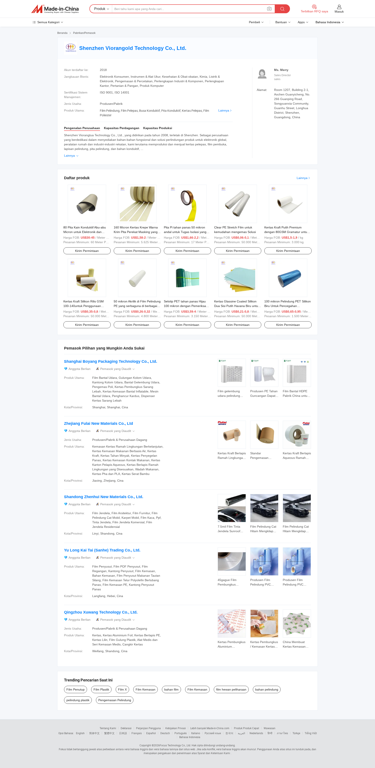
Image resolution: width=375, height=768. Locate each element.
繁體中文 (109, 733)
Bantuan (281, 22)
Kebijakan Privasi (175, 728)
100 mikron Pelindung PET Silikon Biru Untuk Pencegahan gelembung (287, 306)
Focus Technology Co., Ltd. (175, 745)
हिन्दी (270, 733)
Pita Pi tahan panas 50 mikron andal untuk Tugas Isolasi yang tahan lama (185, 232)
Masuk (339, 11)
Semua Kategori (48, 22)
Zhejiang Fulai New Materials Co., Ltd (98, 423)
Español (151, 733)
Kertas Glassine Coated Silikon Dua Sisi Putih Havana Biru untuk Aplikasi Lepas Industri (237, 306)
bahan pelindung (266, 689)
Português (180, 733)
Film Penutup (75, 689)
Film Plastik (101, 689)
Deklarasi (126, 728)
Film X (122, 689)
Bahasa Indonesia (189, 737)
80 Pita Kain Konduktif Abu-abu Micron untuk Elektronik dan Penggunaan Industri (84, 232)
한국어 (229, 733)
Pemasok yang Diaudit (117, 369)
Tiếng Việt (311, 733)
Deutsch (165, 733)
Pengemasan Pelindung (114, 700)
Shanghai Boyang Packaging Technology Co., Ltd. (110, 361)
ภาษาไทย (282, 733)
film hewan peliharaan (231, 689)
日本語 (123, 733)
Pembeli (254, 22)
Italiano (195, 733)
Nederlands (256, 733)
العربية (241, 733)
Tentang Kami (108, 728)
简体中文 (94, 733)
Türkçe (296, 733)
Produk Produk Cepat (246, 728)
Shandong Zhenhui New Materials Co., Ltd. (103, 497)
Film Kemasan (145, 689)
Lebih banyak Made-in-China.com (209, 728)
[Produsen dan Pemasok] (55, 8)
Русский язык (213, 733)
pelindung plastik (77, 700)
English (80, 733)
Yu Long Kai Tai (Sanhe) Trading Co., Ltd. (102, 550)
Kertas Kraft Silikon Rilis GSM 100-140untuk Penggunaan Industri (83, 306)
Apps (301, 22)
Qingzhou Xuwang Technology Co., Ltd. (101, 612)
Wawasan (269, 728)
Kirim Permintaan (87, 251)
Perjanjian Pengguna (148, 728)
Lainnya (223, 110)
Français (137, 733)
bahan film (171, 689)
